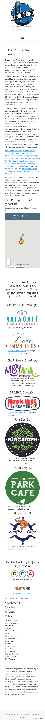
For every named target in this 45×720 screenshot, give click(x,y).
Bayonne (30, 156)
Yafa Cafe (11, 328)
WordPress (22, 717)
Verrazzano (18, 156)
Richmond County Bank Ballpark (17, 166)
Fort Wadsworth (15, 161)
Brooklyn (18, 153)
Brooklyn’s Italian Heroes (17, 351)
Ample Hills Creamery (16, 413)
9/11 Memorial (28, 151)
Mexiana (12, 378)
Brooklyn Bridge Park (13, 158)
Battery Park (9, 153)
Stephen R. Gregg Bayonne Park (22, 171)
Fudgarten (12, 458)
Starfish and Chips (15, 546)
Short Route (9, 210)
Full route (33, 208)
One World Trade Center (13, 151)
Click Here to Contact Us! (22, 593)
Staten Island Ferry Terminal (27, 163)
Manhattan (26, 153)
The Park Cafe (13, 506)
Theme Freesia (25, 714)
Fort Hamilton (26, 158)
